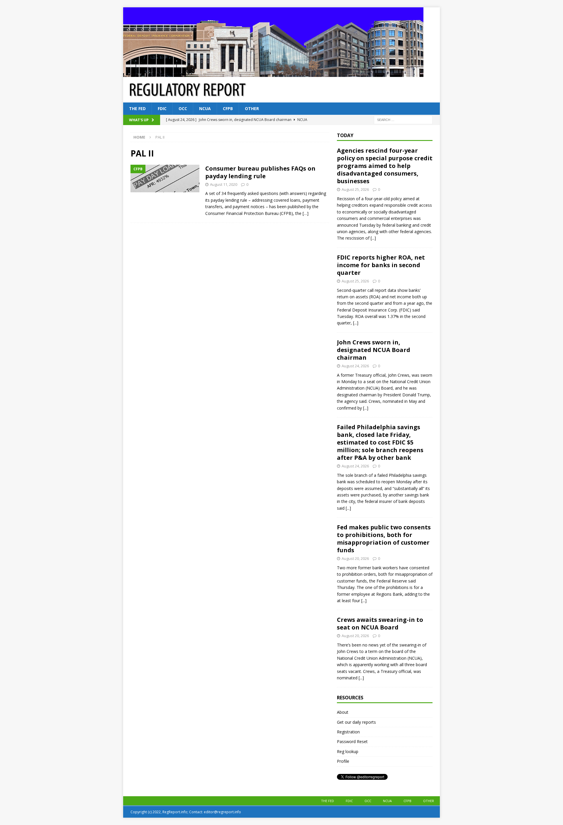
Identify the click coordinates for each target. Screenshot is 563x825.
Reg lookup (347, 751)
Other (252, 108)
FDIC (162, 108)
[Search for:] (403, 119)
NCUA (205, 108)
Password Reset (352, 741)
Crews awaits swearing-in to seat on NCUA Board (380, 623)
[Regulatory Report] (273, 73)
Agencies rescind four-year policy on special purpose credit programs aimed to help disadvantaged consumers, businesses (385, 166)
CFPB (228, 108)
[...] (373, 238)
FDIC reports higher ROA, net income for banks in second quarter (381, 265)
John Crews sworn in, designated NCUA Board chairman (373, 349)
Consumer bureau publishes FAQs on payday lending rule (260, 172)
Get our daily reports (356, 722)
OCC (183, 108)
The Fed (137, 108)
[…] (305, 213)
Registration (348, 732)
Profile (343, 761)
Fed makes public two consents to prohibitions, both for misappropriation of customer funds (384, 538)
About (342, 712)
